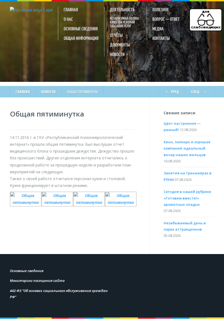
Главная (71, 9)
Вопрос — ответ (166, 18)
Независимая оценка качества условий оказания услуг (124, 22)
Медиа (158, 28)
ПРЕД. (175, 91)
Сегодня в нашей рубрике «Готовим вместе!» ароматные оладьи (187, 198)
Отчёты (116, 34)
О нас (68, 18)
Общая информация (81, 37)
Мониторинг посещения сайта (37, 280)
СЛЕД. (195, 91)
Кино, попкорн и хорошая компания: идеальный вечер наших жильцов (187, 148)
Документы (120, 44)
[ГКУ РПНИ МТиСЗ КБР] (31, 10)
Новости (117, 54)
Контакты (161, 37)
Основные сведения (81, 28)
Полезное (160, 9)
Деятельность (122, 9)
